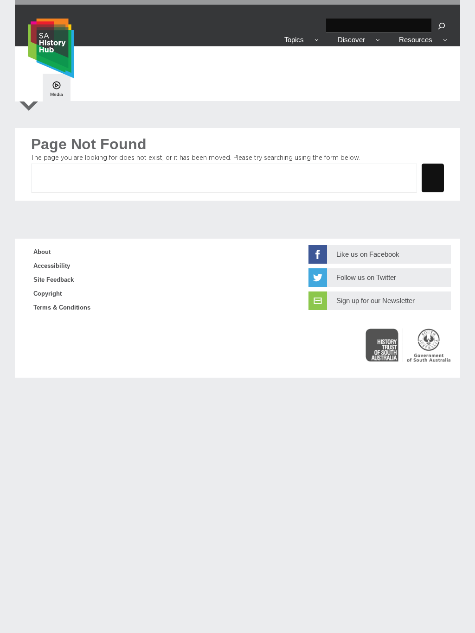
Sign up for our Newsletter (375, 300)
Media (56, 94)
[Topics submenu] (317, 40)
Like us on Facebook (367, 254)
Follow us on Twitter (366, 277)
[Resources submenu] (445, 40)
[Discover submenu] (378, 40)
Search (433, 177)
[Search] (441, 26)
